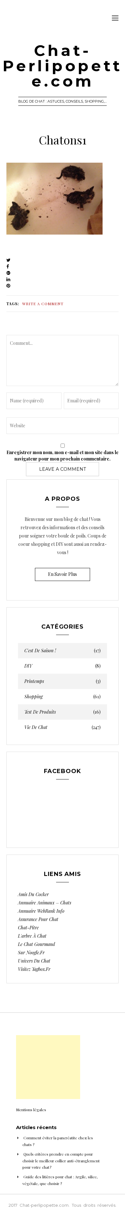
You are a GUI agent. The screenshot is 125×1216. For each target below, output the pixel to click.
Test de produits (62, 712)
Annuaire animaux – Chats (44, 903)
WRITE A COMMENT (42, 303)
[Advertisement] (48, 1067)
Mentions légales (31, 1109)
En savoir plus (62, 574)
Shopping (62, 696)
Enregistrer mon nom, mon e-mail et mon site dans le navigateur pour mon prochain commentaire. (62, 455)
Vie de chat (62, 727)
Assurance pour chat (38, 919)
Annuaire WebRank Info (41, 911)
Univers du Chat (34, 961)
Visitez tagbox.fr (34, 969)
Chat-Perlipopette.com (62, 65)
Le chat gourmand (36, 944)
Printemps (62, 681)
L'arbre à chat (32, 936)
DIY (62, 666)
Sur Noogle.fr (31, 952)
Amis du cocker (33, 894)
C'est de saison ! (62, 650)
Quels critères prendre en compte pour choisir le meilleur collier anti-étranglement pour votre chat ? (61, 1160)
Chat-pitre (28, 928)
